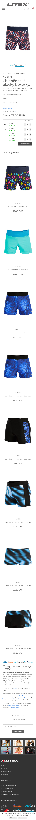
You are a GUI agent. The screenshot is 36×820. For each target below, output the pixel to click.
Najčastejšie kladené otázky (11, 794)
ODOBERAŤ (18, 731)
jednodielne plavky (8, 698)
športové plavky (22, 698)
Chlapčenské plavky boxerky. (18, 206)
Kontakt (5, 768)
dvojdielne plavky (20, 696)
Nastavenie (22, 818)
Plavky (10, 73)
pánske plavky (15, 707)
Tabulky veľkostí (7, 108)
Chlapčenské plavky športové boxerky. (18, 333)
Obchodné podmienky (9, 785)
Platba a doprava (8, 788)
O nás (4, 765)
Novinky (5, 774)
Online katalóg (7, 771)
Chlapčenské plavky (20, 73)
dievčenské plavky (13, 705)
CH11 (16, 111)
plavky (15, 688)
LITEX (4, 73)
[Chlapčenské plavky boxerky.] (18, 38)
